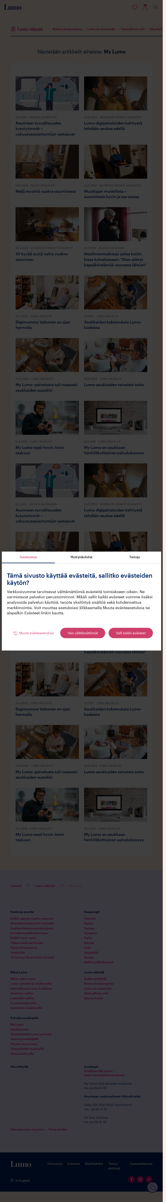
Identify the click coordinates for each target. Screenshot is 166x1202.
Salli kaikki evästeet (131, 633)
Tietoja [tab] (134, 557)
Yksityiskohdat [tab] (81, 557)
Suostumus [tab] (28, 557)
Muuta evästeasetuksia (36, 633)
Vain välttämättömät (83, 633)
